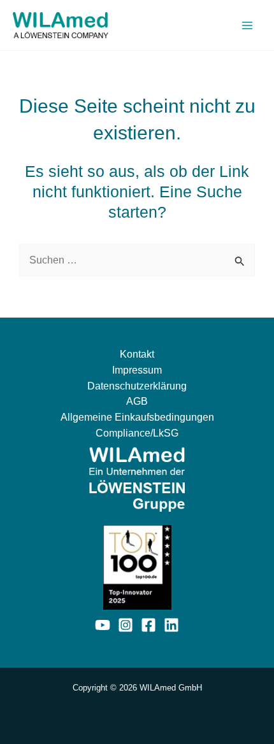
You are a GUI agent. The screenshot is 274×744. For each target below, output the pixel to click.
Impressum (137, 370)
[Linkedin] (171, 625)
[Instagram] (125, 625)
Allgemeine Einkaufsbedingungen (137, 417)
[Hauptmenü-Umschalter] (247, 25)
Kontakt (137, 354)
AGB (137, 401)
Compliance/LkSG (137, 433)
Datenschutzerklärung (137, 385)
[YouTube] (102, 625)
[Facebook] (148, 625)
